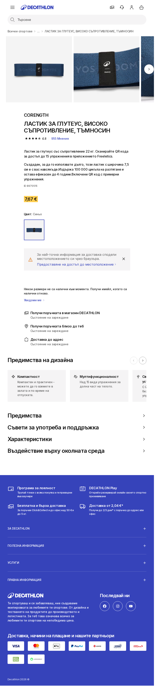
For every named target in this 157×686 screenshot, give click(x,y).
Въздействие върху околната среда (56, 450)
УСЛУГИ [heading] (13, 562)
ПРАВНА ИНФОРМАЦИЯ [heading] (24, 580)
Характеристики (30, 439)
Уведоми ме (33, 300)
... (38, 31)
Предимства (25, 415)
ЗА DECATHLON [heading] (19, 528)
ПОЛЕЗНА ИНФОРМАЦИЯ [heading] (26, 545)
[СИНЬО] (34, 230)
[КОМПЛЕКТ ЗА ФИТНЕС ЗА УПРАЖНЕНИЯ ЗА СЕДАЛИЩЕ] (39, 69)
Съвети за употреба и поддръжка (53, 427)
